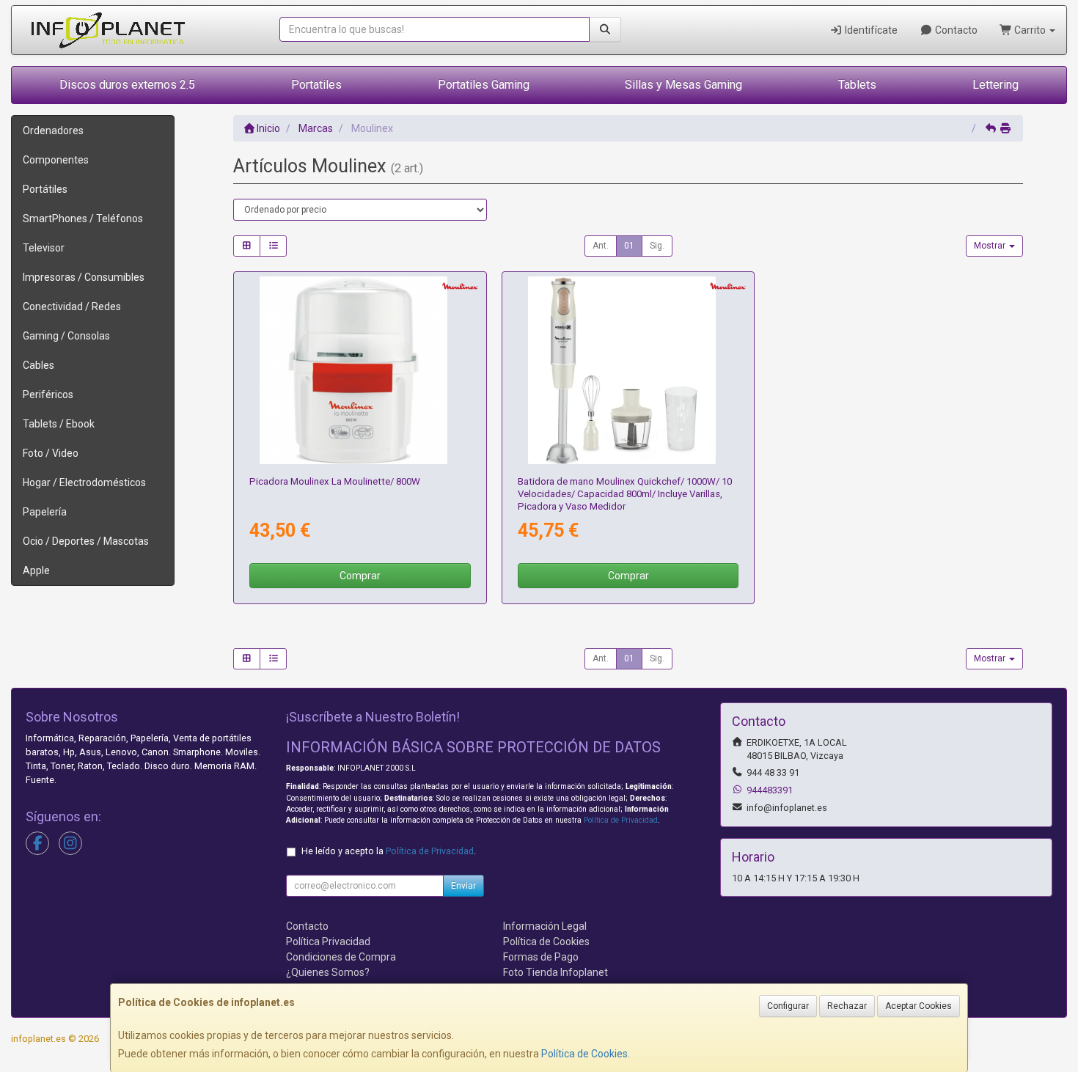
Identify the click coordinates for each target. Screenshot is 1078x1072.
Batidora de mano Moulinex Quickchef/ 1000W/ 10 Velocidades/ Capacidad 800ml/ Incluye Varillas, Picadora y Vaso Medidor (625, 494)
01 (629, 246)
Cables (38, 365)
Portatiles (316, 85)
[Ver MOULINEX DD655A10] (628, 370)
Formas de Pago (541, 957)
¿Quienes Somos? (328, 972)
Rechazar (847, 1006)
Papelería (45, 512)
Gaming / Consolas (66, 336)
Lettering (995, 85)
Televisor (44, 248)
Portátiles (45, 189)
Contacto (955, 30)
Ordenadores (53, 130)
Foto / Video (50, 453)
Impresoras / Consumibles (83, 277)
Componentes (56, 160)
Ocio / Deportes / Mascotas (86, 541)
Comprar (360, 575)
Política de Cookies (584, 1054)
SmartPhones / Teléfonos (83, 218)
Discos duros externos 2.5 (127, 85)
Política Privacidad (328, 941)
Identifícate (870, 30)
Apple (36, 570)
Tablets (857, 85)
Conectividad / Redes (72, 306)
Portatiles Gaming (483, 85)
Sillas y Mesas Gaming (683, 85)
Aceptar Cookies (918, 1006)
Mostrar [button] (991, 246)
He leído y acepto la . (388, 850)
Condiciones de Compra (341, 957)
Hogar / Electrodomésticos (84, 482)
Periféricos (48, 394)
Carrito (1030, 30)
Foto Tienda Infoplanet (555, 972)
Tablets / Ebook (59, 424)
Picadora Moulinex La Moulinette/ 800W (334, 481)
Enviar (463, 886)
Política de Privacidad (621, 820)
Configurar (788, 1006)
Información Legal (545, 926)
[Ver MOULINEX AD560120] (359, 370)
